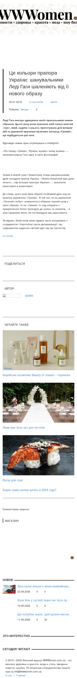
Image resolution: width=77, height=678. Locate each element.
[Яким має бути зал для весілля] (38, 402)
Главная (21, 675)
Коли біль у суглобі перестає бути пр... (43, 600)
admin (53, 102)
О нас (8, 675)
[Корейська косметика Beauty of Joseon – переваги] (38, 350)
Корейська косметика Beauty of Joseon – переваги (36, 375)
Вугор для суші (13, 480)
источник (8, 235)
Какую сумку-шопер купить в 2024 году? (29, 490)
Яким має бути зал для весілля (24, 427)
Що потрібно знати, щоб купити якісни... (44, 614)
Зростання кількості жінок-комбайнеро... (44, 586)
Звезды (24, 109)
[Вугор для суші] (38, 455)
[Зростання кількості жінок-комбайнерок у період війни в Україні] (9, 589)
